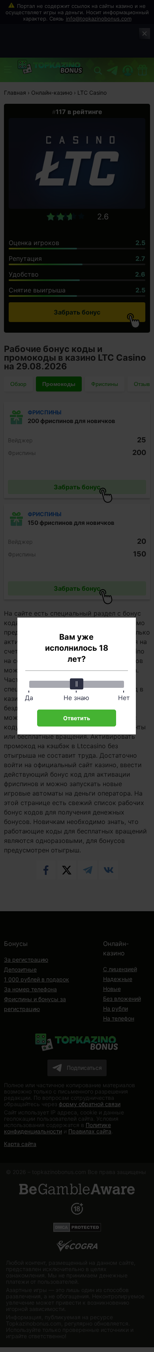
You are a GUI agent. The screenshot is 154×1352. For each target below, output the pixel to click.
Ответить (76, 718)
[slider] (76, 683)
